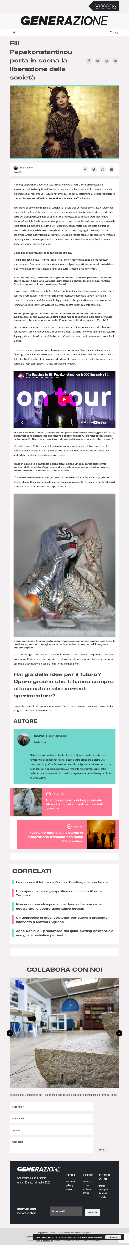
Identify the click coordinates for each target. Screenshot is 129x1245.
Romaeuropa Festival (34, 198)
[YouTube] (114, 6)
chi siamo (70, 1181)
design (86, 1192)
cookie (69, 1189)
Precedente (58, 794)
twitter (102, 1185)
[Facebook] (108, 6)
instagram (103, 1189)
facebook (103, 1193)
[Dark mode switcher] (116, 32)
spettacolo (87, 1189)
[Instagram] (103, 6)
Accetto (113, 1237)
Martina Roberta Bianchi (73, 840)
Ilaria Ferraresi (54, 808)
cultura (86, 1185)
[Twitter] (97, 6)
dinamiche (87, 1181)
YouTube (103, 1197)
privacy (69, 1185)
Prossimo (78, 826)
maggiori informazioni (95, 1237)
